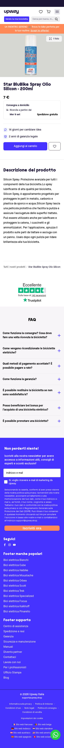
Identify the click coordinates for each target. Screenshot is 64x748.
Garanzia (8, 636)
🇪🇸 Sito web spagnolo (21, 737)
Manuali (8, 647)
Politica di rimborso (44, 704)
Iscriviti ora (32, 528)
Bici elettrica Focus (15, 601)
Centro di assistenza (15, 626)
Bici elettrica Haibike (15, 570)
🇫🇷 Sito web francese (23, 725)
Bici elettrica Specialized (18, 596)
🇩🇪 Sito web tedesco (21, 729)
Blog (6, 677)
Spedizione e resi (13, 631)
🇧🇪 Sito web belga (43, 725)
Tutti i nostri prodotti (14, 267)
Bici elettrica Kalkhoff (16, 606)
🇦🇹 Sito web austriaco (20, 733)
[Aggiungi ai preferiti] (55, 146)
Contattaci (9, 657)
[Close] (35, 2)
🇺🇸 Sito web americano (43, 733)
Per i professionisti (14, 667)
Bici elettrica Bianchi (16, 560)
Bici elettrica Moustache (18, 575)
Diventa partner (12, 652)
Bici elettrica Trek (13, 591)
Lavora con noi (12, 662)
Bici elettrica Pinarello (16, 611)
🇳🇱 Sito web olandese (43, 729)
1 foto (56, 39)
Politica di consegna (47, 708)
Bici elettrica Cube (14, 565)
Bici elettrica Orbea (15, 580)
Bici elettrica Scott (14, 586)
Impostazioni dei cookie (32, 718)
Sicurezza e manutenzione (19, 641)
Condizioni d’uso (13, 708)
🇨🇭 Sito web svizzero (43, 737)
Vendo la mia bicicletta (16, 19)
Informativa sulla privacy (20, 704)
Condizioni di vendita (32, 712)
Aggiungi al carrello (25, 146)
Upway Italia (36, 694)
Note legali (29, 708)
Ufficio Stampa (12, 672)
